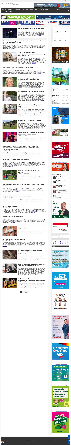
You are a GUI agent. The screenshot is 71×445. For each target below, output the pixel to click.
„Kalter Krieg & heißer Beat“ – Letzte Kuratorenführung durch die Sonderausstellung (31, 279)
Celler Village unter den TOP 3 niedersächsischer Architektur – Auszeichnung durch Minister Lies (31, 54)
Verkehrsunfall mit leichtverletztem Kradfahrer (16, 159)
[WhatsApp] (68, 0)
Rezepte (26, 9)
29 (60, 244)
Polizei (10, 160)
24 (65, 243)
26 (53, 244)
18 (67, 242)
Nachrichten (4, 9)
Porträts (6, 442)
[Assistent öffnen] (2, 442)
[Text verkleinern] (69, 438)
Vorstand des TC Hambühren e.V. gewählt (29, 120)
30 (62, 244)
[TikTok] (65, 0)
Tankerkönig (55, 103)
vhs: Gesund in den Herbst (25, 227)
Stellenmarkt (41, 9)
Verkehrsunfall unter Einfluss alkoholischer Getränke (17, 196)
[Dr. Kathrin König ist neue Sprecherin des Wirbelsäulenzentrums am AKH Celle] (10, 86)
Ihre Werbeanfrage (8, 441)
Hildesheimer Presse (53, 440)
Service (51, 9)
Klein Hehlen (11, 197)
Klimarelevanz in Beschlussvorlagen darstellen (31, 91)
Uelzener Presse (53, 441)
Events (36, 9)
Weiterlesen (39, 35)
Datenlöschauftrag (30, 440)
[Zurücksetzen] (69, 443)
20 (55, 243)
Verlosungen (31, 9)
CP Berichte (10, 9)
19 (53, 243)
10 (65, 241)
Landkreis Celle (11, 43)
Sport (22, 9)
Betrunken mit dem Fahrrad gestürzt (13, 216)
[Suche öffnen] (68, 11)
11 (67, 241)
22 (60, 243)
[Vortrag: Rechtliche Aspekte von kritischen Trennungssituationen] (10, 259)
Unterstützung (30, 438)
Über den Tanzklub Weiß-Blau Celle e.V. (14, 239)
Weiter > (26, 292)
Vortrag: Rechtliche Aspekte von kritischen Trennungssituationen (30, 251)
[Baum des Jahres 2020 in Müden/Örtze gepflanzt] (10, 179)
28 (57, 244)
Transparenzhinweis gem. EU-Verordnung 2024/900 (61, 162)
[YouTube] (67, 0)
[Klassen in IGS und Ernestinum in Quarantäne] (10, 37)
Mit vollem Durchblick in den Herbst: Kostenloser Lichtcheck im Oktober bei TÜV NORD (32, 265)
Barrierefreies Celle (53, 439)
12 (53, 242)
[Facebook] (62, 0)
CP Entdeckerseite (16, 9)
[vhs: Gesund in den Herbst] (10, 235)
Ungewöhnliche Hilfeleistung (11, 206)
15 (60, 242)
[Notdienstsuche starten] (67, 226)
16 (62, 242)
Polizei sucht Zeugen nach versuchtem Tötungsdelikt (18, 67)
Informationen (7, 440)
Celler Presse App (8, 439)
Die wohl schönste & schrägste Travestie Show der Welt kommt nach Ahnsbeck (31, 133)
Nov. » (67, 246)
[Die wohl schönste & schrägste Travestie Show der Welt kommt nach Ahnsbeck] (10, 141)
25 (67, 243)
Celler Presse (7, 438)
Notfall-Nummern (5, 11)
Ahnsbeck (25, 135)
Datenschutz (29, 441)
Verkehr (46, 9)
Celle (25, 56)
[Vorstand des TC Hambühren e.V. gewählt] (10, 129)
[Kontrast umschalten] (69, 441)
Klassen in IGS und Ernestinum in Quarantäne (31, 28)
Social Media (56, 9)
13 (55, 242)
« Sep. (54, 246)
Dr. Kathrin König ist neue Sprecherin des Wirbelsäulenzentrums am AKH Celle (29, 78)
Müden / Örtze (26, 173)
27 (55, 244)
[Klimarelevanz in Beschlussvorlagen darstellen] (10, 100)
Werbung (29, 439)
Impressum (29, 442)
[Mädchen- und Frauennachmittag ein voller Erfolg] (10, 113)
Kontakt (10, 11)
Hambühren (26, 121)
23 (62, 243)
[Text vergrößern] (69, 436)
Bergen (25, 107)
